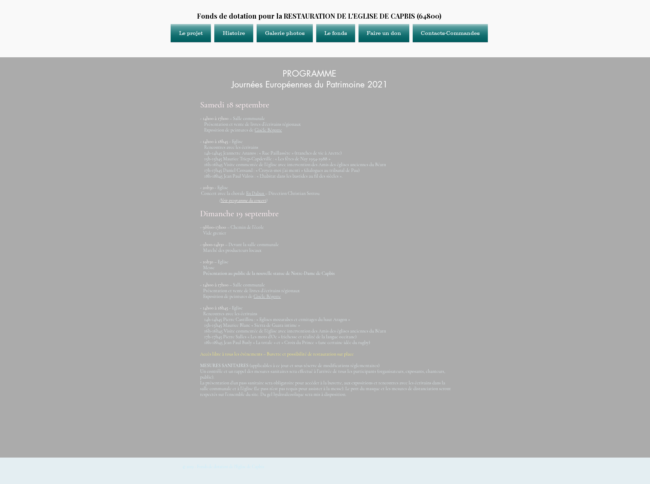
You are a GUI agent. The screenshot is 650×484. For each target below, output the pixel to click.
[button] (192, 33)
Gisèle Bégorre (268, 130)
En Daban (255, 193)
